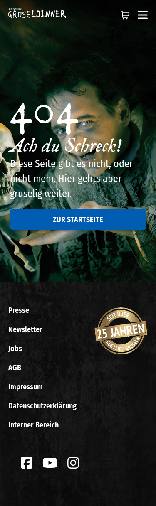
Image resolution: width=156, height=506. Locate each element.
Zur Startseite (78, 219)
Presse (18, 310)
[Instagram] (73, 462)
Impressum (25, 386)
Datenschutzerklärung (42, 405)
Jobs (15, 348)
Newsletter (25, 329)
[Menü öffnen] (143, 15)
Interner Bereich (33, 425)
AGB (14, 367)
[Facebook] (26, 462)
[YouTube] (50, 462)
